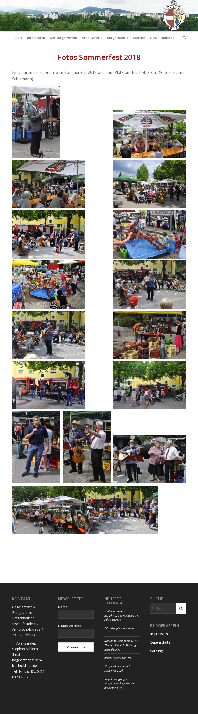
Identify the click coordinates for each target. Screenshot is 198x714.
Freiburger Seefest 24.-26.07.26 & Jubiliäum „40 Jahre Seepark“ (121, 615)
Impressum (159, 634)
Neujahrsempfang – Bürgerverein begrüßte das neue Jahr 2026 (119, 683)
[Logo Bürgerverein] (173, 15)
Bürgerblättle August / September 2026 (116, 668)
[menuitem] (18, 38)
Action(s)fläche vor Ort (117, 658)
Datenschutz (160, 642)
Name (62, 607)
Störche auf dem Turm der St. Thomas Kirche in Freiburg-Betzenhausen (121, 645)
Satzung (156, 650)
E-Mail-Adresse (70, 626)
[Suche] (183, 38)
